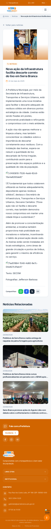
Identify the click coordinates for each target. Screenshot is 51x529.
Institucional (11, 479)
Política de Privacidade (32, 526)
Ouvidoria (9, 433)
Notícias (15, 16)
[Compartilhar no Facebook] (26, 291)
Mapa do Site (16, 526)
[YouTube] (17, 439)
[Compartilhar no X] (32, 291)
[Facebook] (5, 439)
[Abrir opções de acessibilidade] (47, 517)
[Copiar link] (37, 291)
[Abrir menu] (45, 9)
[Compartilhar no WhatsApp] (20, 291)
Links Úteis (9, 472)
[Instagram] (11, 439)
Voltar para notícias (14, 25)
